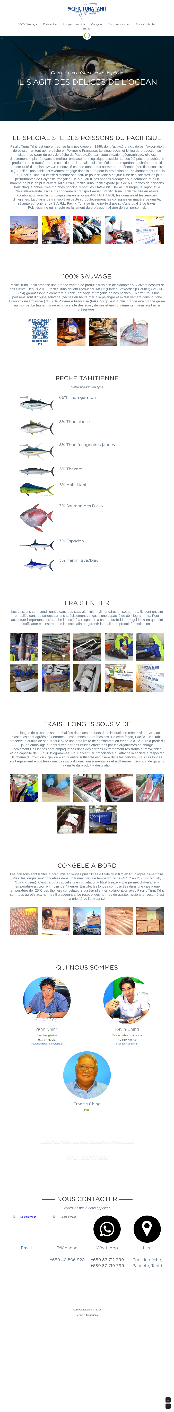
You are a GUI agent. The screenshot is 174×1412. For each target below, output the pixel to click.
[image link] (87, 11)
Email (27, 1376)
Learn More (19, 1390)
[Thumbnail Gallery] (24, 314)
